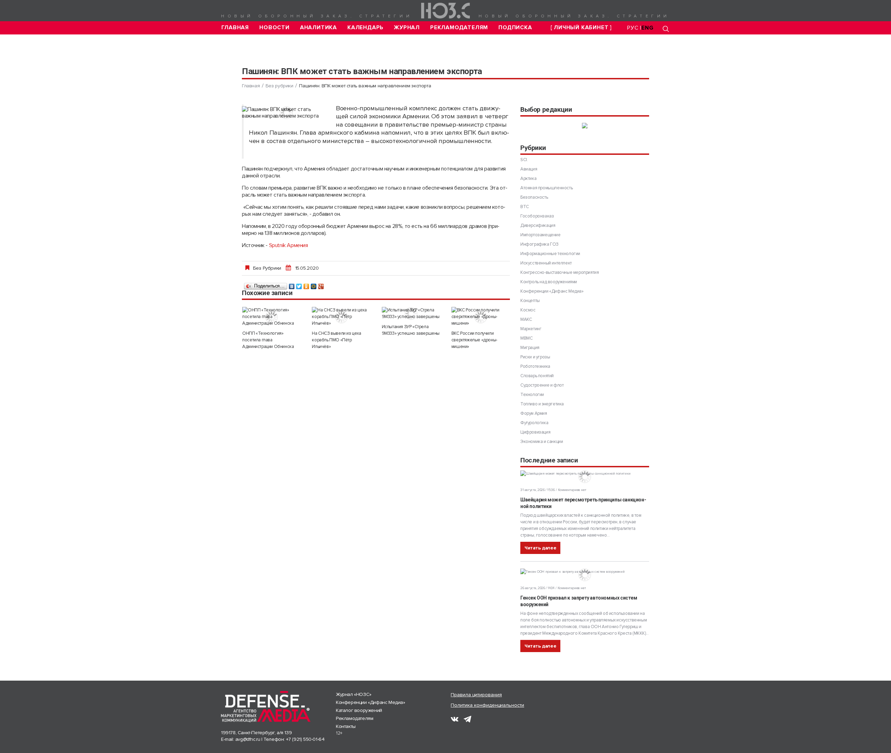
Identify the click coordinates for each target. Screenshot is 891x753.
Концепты (530, 300)
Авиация (528, 169)
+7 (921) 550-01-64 (305, 739)
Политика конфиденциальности (487, 705)
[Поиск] (666, 28)
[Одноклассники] (306, 284)
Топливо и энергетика (542, 404)
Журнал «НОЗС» (353, 694)
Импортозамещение (540, 235)
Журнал (407, 27)
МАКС (526, 319)
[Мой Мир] (313, 284)
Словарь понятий (537, 376)
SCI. (524, 160)
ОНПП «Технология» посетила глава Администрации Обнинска (268, 340)
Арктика (528, 178)
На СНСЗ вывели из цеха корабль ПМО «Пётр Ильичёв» (336, 340)
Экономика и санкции (541, 441)
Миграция (529, 347)
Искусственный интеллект (546, 263)
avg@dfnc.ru (247, 739)
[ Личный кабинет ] (581, 27)
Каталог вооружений (359, 710)
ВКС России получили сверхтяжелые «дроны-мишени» (474, 340)
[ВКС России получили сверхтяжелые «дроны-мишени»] (480, 317)
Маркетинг (530, 329)
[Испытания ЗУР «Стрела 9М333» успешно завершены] (411, 313)
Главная (235, 27)
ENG (647, 27)
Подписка (515, 27)
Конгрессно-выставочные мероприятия (559, 272)
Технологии (532, 394)
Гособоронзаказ (537, 216)
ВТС (524, 206)
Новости (274, 27)
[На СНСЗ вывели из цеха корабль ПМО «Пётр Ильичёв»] (341, 317)
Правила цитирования (476, 695)
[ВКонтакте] (291, 284)
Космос (528, 310)
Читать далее (540, 548)
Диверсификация (537, 225)
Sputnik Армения (288, 245)
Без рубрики (279, 86)
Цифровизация (535, 432)
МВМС (526, 338)
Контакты (346, 726)
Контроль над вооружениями (548, 282)
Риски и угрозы (535, 357)
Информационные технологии (550, 253)
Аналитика (318, 27)
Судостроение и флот (541, 385)
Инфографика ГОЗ (539, 244)
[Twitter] (299, 284)
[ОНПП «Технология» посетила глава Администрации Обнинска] (271, 317)
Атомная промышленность (546, 188)
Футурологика (534, 423)
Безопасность (534, 197)
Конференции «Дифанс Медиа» (552, 291)
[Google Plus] (321, 284)
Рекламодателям (459, 27)
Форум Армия (533, 413)
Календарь (365, 27)
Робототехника (535, 366)
